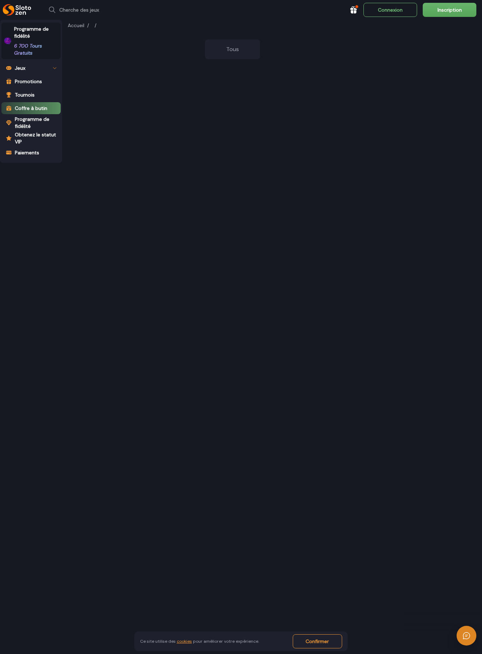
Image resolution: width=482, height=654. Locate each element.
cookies (184, 641)
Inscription (450, 10)
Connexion (390, 10)
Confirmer (317, 641)
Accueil (76, 25)
